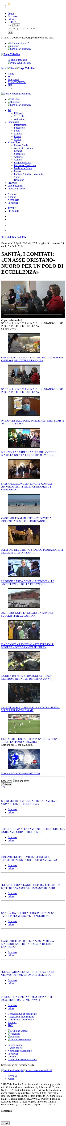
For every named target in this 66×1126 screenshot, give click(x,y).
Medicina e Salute (23, 168)
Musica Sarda (21, 145)
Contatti (12, 1056)
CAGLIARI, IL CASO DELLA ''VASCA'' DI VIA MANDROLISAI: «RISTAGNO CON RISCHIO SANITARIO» (27, 944)
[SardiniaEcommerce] (19, 1039)
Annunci (12, 197)
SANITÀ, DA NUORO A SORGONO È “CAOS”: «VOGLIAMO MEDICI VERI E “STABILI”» (27, 914)
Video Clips (14, 142)
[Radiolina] (13, 46)
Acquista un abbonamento (21, 1016)
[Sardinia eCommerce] (19, 48)
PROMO (12, 182)
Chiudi (5, 1123)
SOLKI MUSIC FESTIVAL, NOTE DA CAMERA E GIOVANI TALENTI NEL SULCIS (29, 802)
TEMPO (12, 208)
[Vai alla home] (11, 68)
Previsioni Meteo (16, 188)
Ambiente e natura (23, 148)
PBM (10, 1025)
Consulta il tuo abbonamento (22, 1013)
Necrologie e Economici (20, 1050)
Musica (17, 171)
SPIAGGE (13, 211)
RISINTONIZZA (17, 82)
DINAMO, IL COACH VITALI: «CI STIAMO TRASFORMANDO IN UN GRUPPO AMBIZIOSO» (29, 858)
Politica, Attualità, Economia (28, 174)
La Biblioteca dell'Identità (21, 1019)
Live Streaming (15, 185)
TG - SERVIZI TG (13, 237)
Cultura (18, 133)
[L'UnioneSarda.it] (18, 1030)
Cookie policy (15, 1047)
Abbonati (12, 194)
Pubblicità (13, 202)
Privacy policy (15, 1045)
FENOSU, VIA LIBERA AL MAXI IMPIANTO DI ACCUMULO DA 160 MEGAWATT (28, 998)
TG (9, 76)
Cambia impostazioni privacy (22, 1059)
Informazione (21, 124)
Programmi (13, 79)
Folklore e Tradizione (25, 165)
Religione (19, 179)
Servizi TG (19, 116)
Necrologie (13, 199)
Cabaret (18, 151)
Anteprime (19, 119)
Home (11, 73)
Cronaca (18, 156)
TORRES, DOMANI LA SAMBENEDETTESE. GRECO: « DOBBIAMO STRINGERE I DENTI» (33, 830)
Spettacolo (19, 127)
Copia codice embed (11, 320)
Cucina (17, 139)
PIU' (10, 85)
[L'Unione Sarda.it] (18, 43)
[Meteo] (9, 5)
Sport (17, 130)
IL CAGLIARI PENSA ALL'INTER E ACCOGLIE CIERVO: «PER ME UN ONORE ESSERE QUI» (28, 973)
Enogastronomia (22, 162)
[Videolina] (10, 54)
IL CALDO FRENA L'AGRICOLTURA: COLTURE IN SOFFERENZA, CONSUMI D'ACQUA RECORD (31, 886)
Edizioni (18, 113)
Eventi (17, 136)
